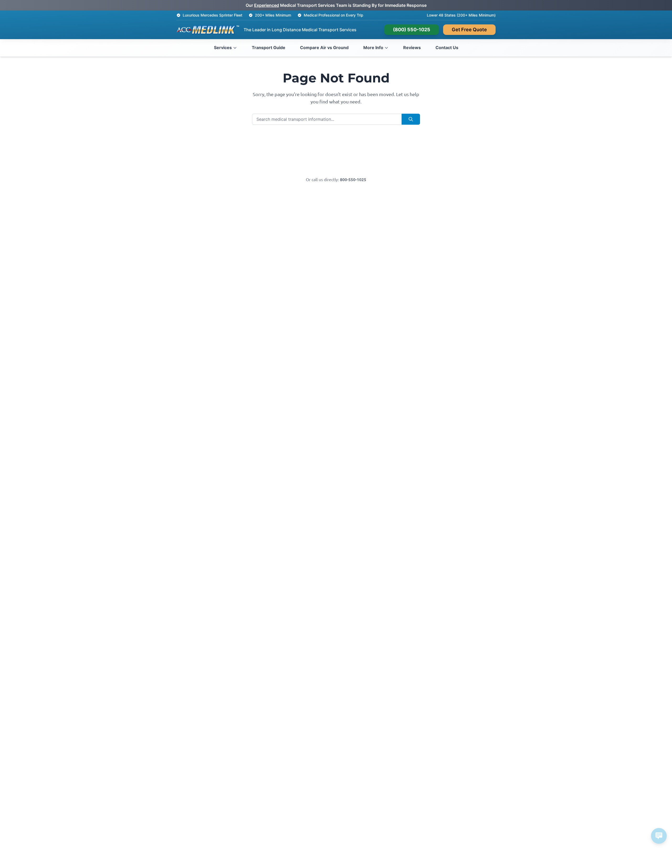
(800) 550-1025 (411, 29)
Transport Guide (268, 47)
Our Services (371, 141)
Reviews (412, 47)
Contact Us (446, 47)
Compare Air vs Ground (324, 47)
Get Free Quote (469, 29)
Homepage (301, 141)
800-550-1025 (353, 179)
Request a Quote (301, 158)
